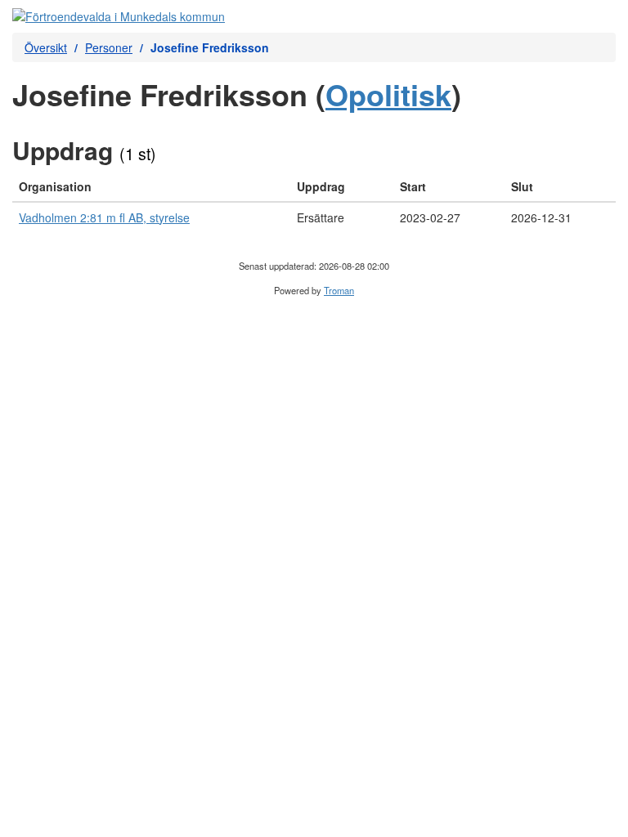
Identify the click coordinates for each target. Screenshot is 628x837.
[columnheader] (151, 187)
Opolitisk (388, 94)
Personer (108, 47)
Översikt (46, 47)
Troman (339, 290)
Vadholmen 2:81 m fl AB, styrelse (104, 217)
